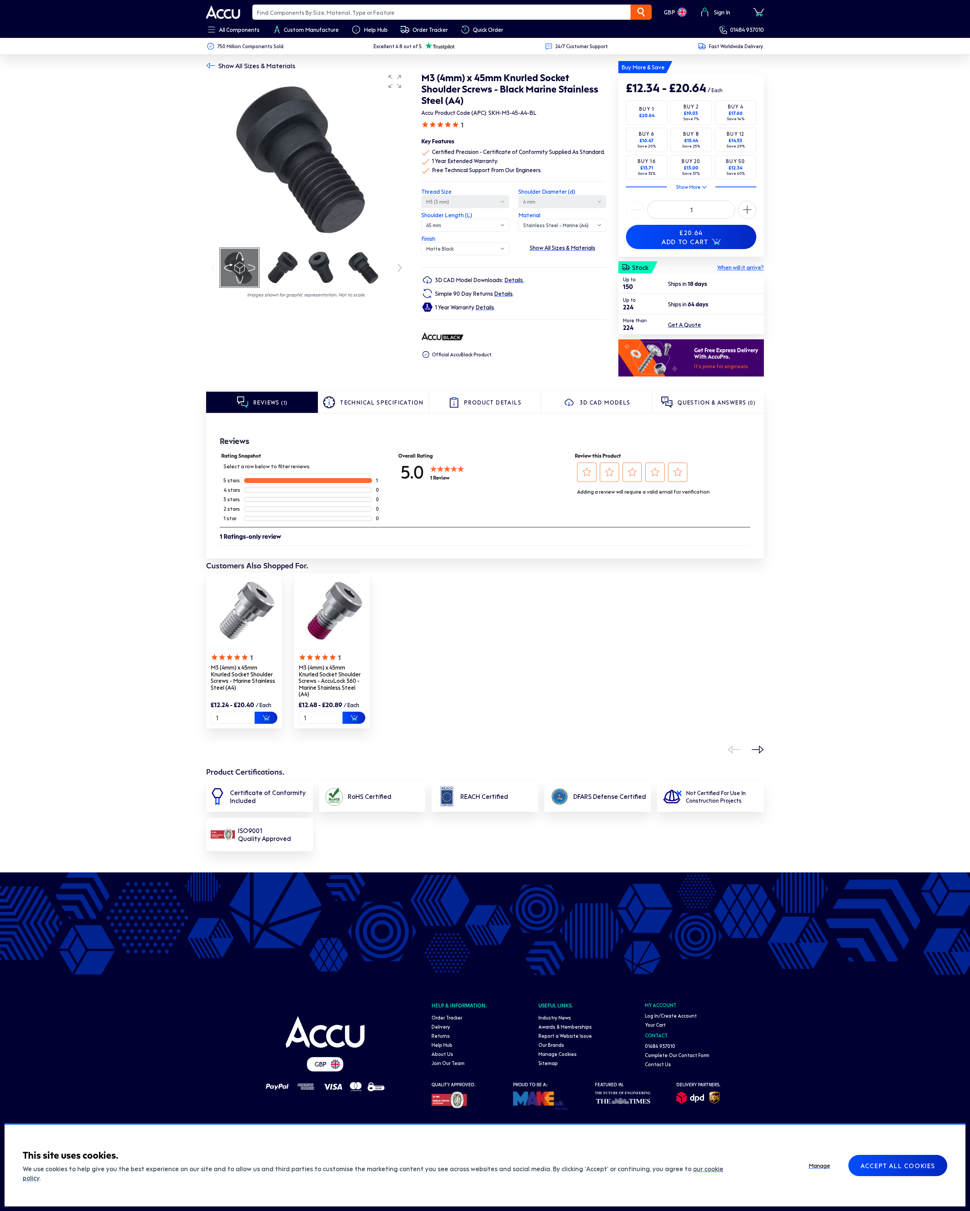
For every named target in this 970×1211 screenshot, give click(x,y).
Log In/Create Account (671, 1015)
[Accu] (223, 12)
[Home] (325, 1032)
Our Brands (551, 1045)
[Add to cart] (266, 718)
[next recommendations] (758, 750)
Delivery (441, 1026)
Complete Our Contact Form (677, 1055)
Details (514, 279)
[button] (394, 81)
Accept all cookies (897, 1165)
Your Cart (655, 1024)
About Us (442, 1054)
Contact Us (658, 1064)
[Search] (641, 12)
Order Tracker (447, 1017)
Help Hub (442, 1045)
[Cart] (758, 12)
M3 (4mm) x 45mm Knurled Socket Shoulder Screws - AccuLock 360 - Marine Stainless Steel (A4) (330, 680)
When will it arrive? (740, 267)
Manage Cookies (557, 1054)
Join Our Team (448, 1063)
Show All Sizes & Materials (256, 65)
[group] (306, 158)
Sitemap (548, 1063)
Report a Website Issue (565, 1035)
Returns (441, 1035)
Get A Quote (684, 324)
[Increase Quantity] (635, 210)
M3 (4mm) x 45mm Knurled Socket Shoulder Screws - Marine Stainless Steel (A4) (243, 677)
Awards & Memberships (565, 1026)
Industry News (554, 1017)
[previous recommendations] (734, 750)
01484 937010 (747, 29)
